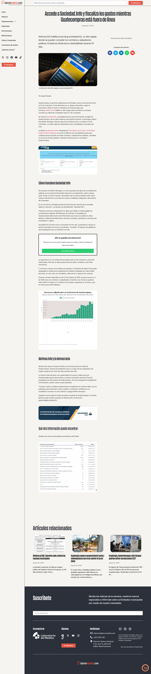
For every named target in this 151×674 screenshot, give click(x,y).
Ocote (88, 130)
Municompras (7, 36)
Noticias (5, 17)
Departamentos (7, 21)
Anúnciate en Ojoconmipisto (121, 38)
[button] (110, 53)
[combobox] (80, 3)
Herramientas (7, 31)
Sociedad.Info (51, 117)
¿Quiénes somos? (8, 50)
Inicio (4, 12)
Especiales (6, 26)
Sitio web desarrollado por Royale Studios (132, 647)
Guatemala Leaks (51, 130)
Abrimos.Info (50, 110)
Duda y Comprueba (9, 40)
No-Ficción (81, 130)
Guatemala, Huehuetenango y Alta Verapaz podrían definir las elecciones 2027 (125, 557)
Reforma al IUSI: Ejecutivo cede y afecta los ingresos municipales (49, 557)
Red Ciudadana (50, 133)
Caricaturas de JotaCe (10, 45)
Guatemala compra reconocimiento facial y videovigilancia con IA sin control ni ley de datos (87, 558)
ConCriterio (73, 130)
